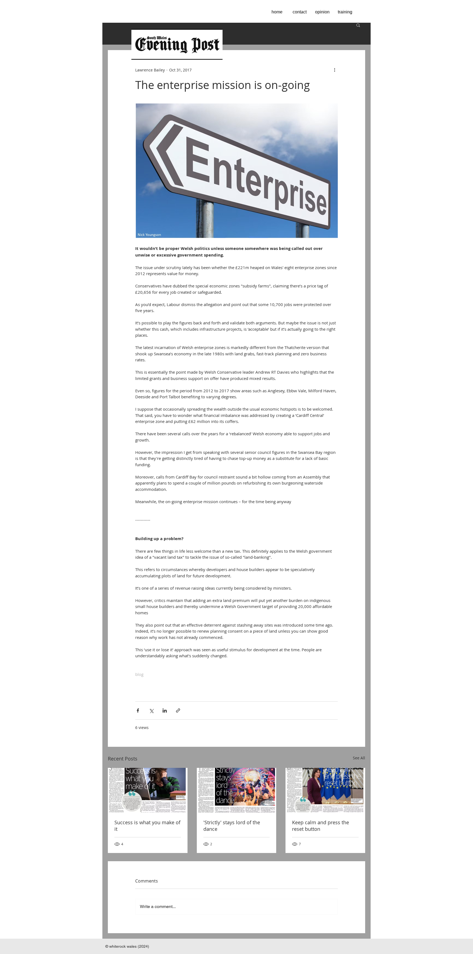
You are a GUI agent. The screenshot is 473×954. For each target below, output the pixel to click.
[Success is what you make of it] (148, 790)
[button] (358, 25)
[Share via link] (178, 710)
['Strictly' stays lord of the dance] (236, 790)
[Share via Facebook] (137, 710)
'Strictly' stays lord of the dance (231, 825)
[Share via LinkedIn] (164, 710)
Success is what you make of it (147, 825)
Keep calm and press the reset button (320, 825)
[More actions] (334, 70)
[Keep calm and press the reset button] (325, 790)
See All (359, 757)
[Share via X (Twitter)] (151, 710)
